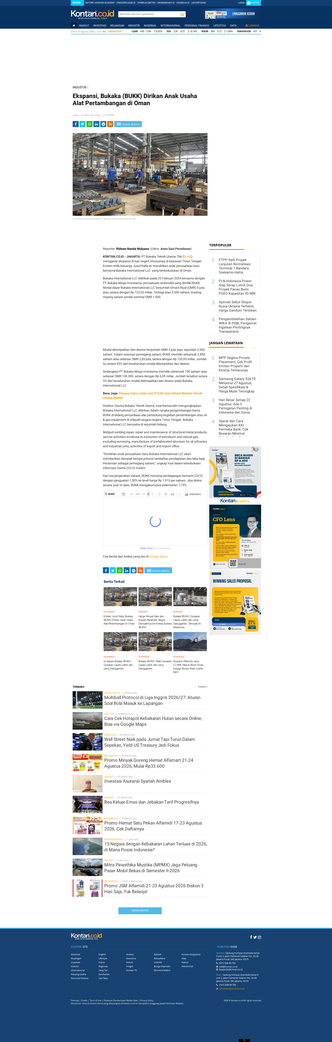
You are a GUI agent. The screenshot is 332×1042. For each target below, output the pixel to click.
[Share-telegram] (103, 124)
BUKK (187, 256)
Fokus (102, 962)
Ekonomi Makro (162, 970)
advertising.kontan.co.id (231, 988)
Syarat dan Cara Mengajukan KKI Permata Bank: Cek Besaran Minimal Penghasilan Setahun (235, 429)
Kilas (184, 958)
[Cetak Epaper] (229, 17)
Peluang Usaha (78, 974)
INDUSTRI (79, 87)
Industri (134, 25)
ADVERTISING (199, 2)
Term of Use (96, 1000)
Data (233, 25)
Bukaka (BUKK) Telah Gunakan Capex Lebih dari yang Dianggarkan (155, 665)
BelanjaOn (111, 755)
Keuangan (117, 25)
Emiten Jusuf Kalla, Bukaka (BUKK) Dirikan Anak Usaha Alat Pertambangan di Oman (119, 620)
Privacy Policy (146, 1000)
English (102, 954)
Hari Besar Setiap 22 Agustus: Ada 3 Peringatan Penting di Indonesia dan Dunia (235, 406)
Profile (84, 1000)
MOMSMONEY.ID (166, 2)
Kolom (129, 962)
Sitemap (75, 1000)
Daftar (255, 2)
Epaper (77, 2)
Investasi (99, 25)
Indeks (203, 686)
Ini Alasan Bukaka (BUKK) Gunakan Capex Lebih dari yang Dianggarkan (118, 665)
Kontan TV (131, 970)
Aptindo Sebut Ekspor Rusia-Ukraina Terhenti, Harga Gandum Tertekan (238, 306)
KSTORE (89, 2)
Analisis (130, 954)
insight (84, 25)
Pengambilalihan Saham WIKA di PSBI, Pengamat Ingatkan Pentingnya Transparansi (238, 325)
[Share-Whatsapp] (89, 124)
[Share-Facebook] (76, 124)
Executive (131, 958)
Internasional (171, 25)
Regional (103, 966)
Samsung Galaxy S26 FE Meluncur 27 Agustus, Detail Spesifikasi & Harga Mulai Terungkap (237, 385)
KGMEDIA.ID (183, 2)
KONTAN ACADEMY (105, 2)
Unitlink (158, 962)
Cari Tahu (103, 978)
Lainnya (254, 25)
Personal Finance (197, 25)
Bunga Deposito (162, 966)
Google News (158, 556)
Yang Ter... (104, 970)
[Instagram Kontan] (259, 937)
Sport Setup (112, 692)
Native (185, 962)
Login (241, 2)
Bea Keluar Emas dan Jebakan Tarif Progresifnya (151, 802)
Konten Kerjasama (191, 954)
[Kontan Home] (74, 25)
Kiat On (109, 713)
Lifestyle (219, 25)
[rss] (110, 124)
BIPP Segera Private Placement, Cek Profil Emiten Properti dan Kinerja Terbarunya (235, 364)
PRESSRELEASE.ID (126, 2)
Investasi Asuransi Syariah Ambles (137, 781)
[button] (182, 14)
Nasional (150, 25)
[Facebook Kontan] (251, 937)
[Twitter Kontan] (255, 937)
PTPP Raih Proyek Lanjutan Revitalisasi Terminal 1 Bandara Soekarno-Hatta (235, 266)
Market (157, 954)
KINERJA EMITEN (146, 2)
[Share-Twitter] (83, 124)
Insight (109, 776)
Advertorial (187, 966)
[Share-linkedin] (96, 124)
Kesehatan (104, 974)
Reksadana (159, 958)
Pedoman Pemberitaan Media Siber (121, 1000)
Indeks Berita (140, 910)
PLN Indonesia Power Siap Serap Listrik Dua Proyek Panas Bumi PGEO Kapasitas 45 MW (237, 287)
